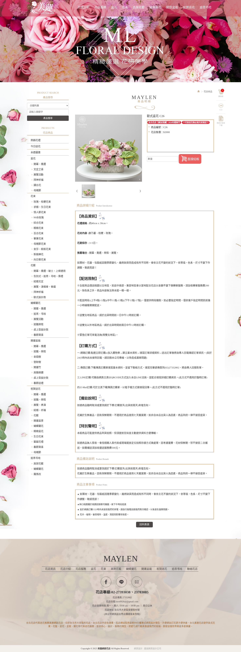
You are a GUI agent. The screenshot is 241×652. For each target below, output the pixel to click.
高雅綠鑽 (38, 372)
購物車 (220, 93)
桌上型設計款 (41, 329)
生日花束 (38, 436)
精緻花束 (38, 228)
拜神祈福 (38, 180)
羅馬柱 (37, 474)
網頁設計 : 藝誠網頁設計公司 (147, 648)
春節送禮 (38, 383)
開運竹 (37, 367)
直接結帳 (193, 159)
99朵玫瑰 (39, 217)
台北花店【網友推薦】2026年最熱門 (164, 122)
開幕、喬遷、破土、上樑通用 (50, 271)
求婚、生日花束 (42, 207)
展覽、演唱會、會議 (45, 286)
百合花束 (38, 233)
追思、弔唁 (40, 314)
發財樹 (37, 362)
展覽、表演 (40, 405)
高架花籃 (38, 463)
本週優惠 (35, 152)
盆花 (33, 158)
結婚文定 (38, 281)
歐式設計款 (40, 297)
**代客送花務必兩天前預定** (196, 122)
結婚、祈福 (40, 410)
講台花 (37, 185)
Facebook (106, 582)
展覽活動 (38, 174)
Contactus (136, 582)
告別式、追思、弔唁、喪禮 (48, 276)
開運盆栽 (35, 340)
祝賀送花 (35, 388)
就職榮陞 (38, 324)
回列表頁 (144, 524)
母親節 (37, 190)
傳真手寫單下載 (221, 123)
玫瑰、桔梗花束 (42, 201)
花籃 (33, 265)
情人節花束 (40, 212)
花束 (33, 196)
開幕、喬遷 (40, 164)
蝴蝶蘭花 (35, 303)
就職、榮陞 (40, 351)
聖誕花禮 (38, 441)
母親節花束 (40, 243)
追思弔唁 (35, 458)
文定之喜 (38, 169)
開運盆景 (38, 420)
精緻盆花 (38, 431)
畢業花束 (38, 238)
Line (220, 110)
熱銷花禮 (35, 140)
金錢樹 (37, 356)
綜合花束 (38, 222)
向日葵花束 (40, 259)
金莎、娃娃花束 (42, 249)
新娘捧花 (38, 254)
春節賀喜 (38, 335)
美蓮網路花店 (43, 8)
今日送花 (35, 146)
